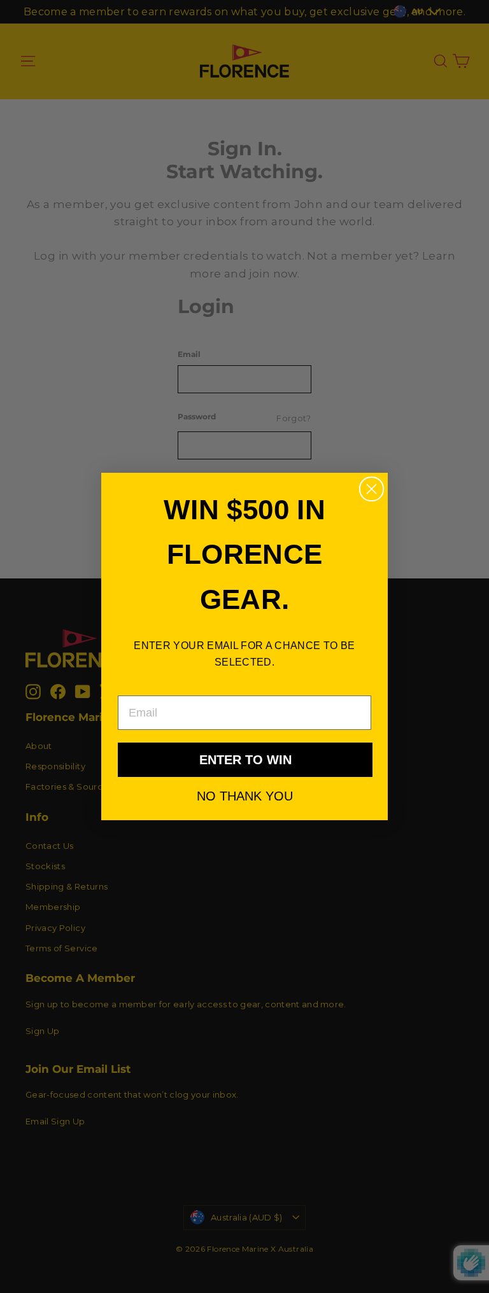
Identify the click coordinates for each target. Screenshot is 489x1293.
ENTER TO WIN (245, 760)
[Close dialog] (371, 489)
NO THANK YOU (245, 795)
